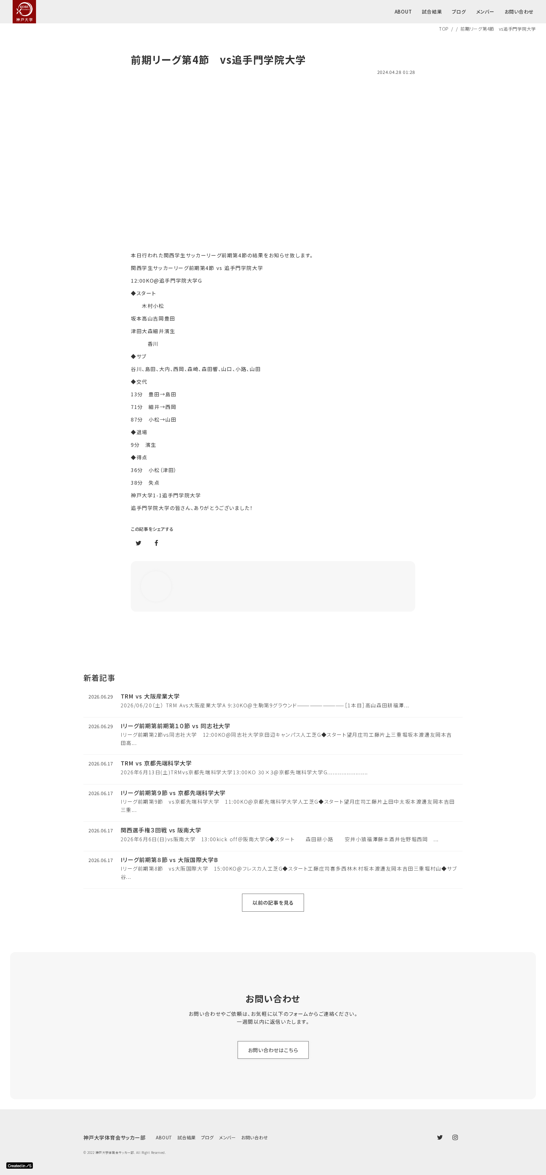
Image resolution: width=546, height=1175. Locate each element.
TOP (444, 29)
